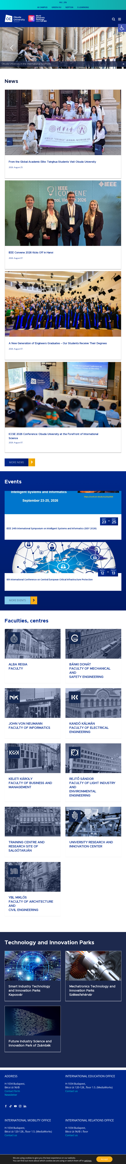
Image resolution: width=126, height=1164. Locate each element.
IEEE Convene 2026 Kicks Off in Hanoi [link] (31, 252)
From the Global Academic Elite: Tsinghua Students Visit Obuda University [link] (52, 162)
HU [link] (60, 2)
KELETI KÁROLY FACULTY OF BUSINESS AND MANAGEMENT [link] (30, 783)
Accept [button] (104, 1159)
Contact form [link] (12, 1091)
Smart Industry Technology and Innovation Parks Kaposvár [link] (29, 990)
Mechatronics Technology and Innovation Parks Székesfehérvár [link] (92, 990)
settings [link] (87, 1160)
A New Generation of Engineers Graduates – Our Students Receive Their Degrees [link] (58, 343)
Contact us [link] (71, 1091)
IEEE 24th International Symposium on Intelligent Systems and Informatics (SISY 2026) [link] (52, 529)
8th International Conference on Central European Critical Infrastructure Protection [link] (50, 580)
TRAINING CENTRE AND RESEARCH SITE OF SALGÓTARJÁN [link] (27, 846)
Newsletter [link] (11, 1094)
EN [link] (65, 2)
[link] (122, 28)
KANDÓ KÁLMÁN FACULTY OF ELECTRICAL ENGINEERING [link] (89, 728)
